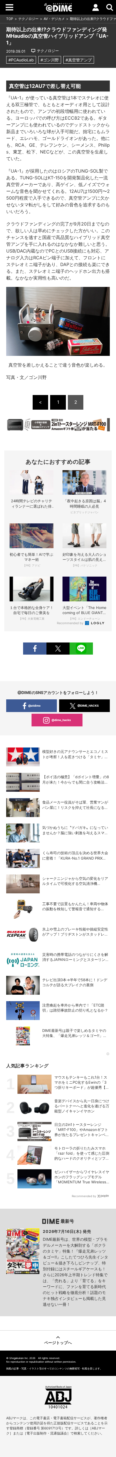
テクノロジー (28, 19)
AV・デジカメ (54, 19)
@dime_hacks (61, 720)
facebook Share (34, 648)
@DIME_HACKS (88, 705)
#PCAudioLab (21, 59)
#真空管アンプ (79, 59)
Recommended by (70, 623)
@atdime (34, 705)
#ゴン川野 (50, 59)
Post (58, 648)
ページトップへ (58, 1342)
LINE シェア (81, 648)
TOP (9, 19)
